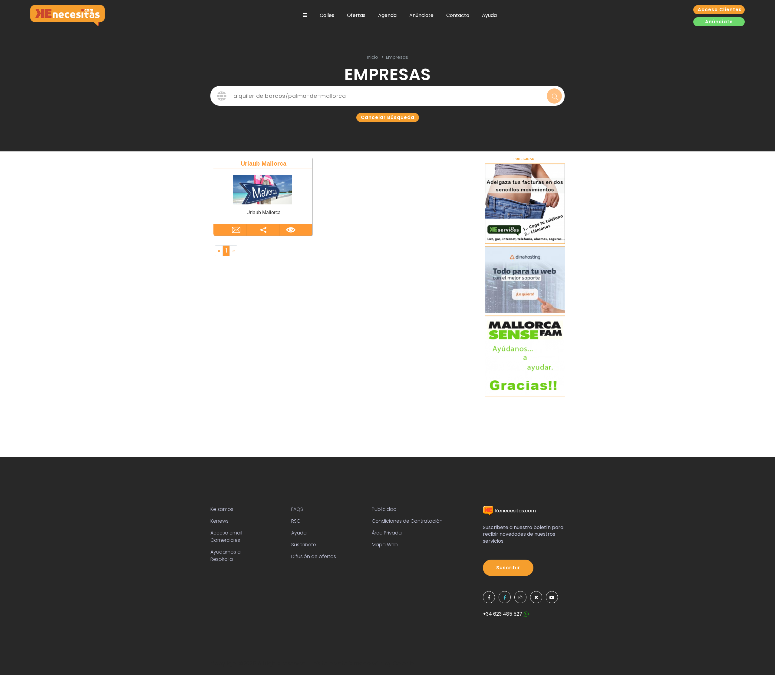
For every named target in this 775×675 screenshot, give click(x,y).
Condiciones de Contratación (407, 521)
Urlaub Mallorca (263, 163)
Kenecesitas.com (515, 510)
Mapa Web (385, 544)
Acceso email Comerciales (226, 536)
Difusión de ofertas (313, 556)
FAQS (297, 509)
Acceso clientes (720, 9)
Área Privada (387, 532)
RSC (295, 521)
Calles (327, 15)
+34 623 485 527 (503, 613)
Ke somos (221, 509)
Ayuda (489, 15)
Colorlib (403, 663)
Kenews (219, 521)
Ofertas (356, 15)
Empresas (397, 57)
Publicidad (384, 509)
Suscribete (303, 544)
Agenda (387, 15)
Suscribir (508, 567)
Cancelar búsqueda (387, 117)
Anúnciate (421, 15)
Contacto (457, 15)
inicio (372, 57)
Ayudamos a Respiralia (225, 555)
